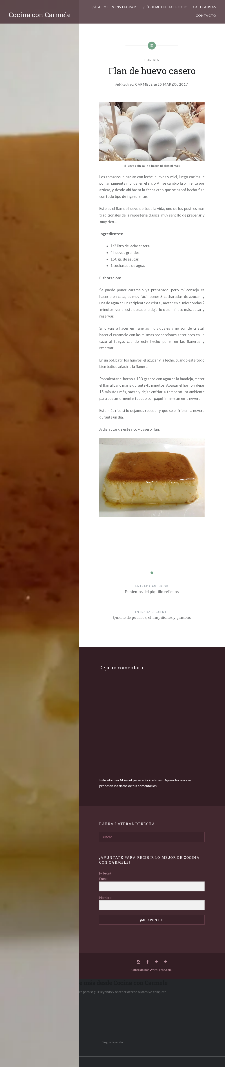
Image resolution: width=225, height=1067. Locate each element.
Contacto (206, 15)
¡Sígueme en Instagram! (115, 7)
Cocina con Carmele (40, 14)
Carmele (144, 84)
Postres (152, 60)
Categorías (204, 7)
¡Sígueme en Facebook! (165, 7)
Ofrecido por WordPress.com (151, 970)
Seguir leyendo (112, 1042)
